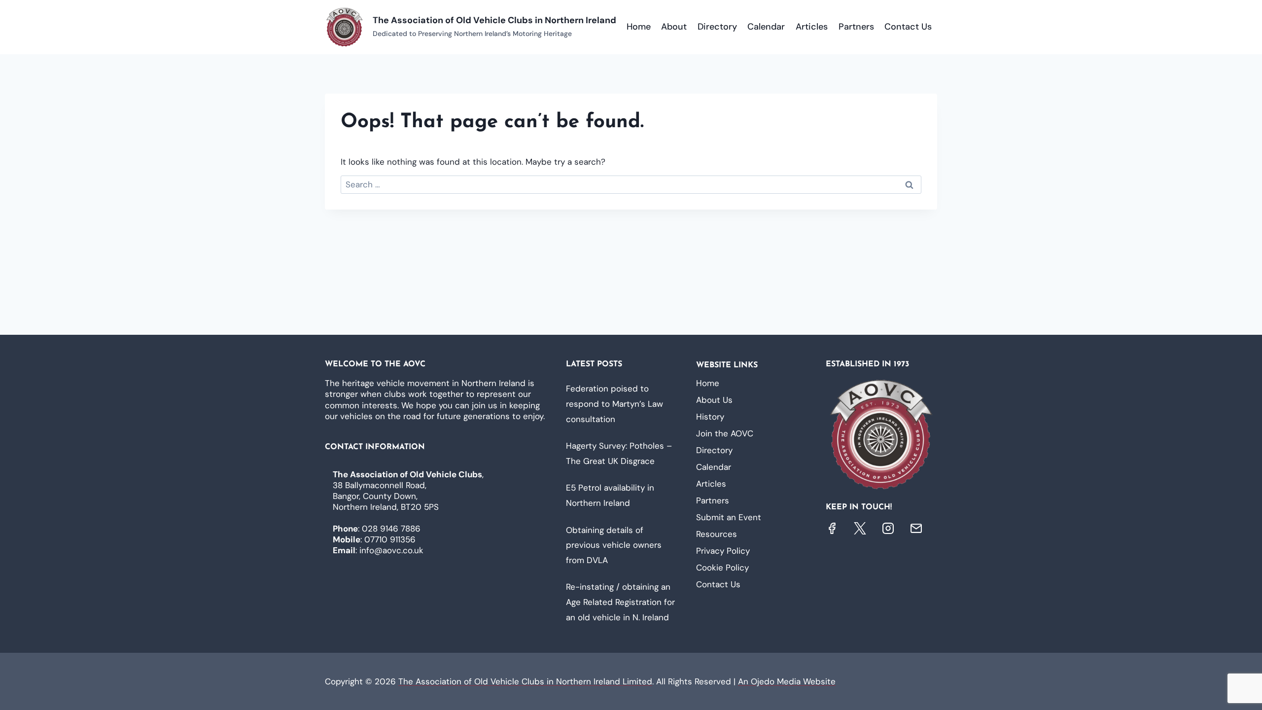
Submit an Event (728, 517)
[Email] (916, 528)
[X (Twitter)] (860, 528)
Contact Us (908, 27)
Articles (812, 27)
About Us (714, 399)
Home (639, 27)
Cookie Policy (722, 567)
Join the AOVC (724, 433)
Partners (856, 27)
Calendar (766, 27)
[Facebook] (832, 528)
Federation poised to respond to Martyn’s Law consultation (614, 403)
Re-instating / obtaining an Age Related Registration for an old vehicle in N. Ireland (620, 601)
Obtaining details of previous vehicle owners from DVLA (614, 545)
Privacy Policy (723, 550)
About (674, 27)
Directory (717, 27)
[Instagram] (888, 528)
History (710, 416)
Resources (716, 534)
